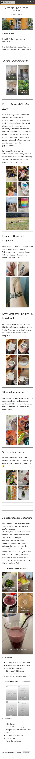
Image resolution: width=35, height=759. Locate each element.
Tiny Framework (15, 752)
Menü (32, 2)
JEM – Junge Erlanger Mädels (17, 9)
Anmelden (26, 752)
